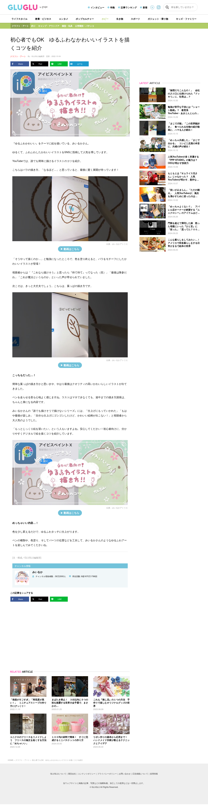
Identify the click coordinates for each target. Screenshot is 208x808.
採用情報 (154, 773)
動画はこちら (71, 249)
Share (20, 63)
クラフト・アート (20, 25)
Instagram (158, 7)
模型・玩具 (67, 25)
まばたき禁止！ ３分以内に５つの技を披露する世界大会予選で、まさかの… (70, 702)
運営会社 (72, 773)
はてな (80, 63)
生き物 (119, 18)
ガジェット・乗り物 (158, 18)
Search (167, 7)
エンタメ (63, 18)
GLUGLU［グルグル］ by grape (34, 7)
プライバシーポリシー (107, 773)
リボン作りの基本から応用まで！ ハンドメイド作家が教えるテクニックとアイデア (111, 740)
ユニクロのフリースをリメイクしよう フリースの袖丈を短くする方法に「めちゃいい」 (28, 740)
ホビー (105, 18)
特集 (112, 7)
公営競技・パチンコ (84, 25)
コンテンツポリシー (86, 773)
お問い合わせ (124, 773)
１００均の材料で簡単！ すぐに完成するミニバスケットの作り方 (70, 738)
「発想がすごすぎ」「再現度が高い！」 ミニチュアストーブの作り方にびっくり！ (28, 702)
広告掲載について (140, 773)
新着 (145, 7)
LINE (60, 63)
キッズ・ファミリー (186, 18)
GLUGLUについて (58, 773)
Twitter (152, 7)
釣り (33, 25)
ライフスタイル (19, 18)
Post (40, 63)
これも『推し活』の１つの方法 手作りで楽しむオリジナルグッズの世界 (111, 702)
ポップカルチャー (85, 18)
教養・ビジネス (43, 18)
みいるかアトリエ (120, 243)
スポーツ (135, 18)
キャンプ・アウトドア (48, 25)
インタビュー (97, 7)
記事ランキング (129, 7)
